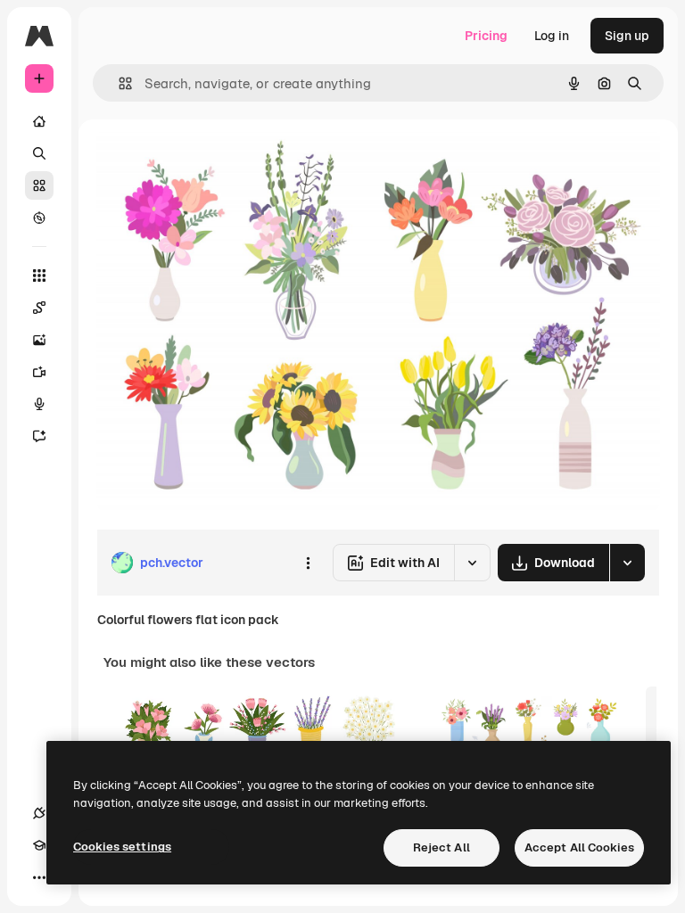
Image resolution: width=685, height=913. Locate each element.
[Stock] (39, 185)
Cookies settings (122, 846)
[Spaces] (39, 307)
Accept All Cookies (579, 847)
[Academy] (39, 845)
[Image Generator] (39, 339)
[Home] (39, 121)
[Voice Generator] (39, 404)
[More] (39, 877)
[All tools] (39, 275)
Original (210, 160)
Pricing (486, 36)
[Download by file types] (627, 562)
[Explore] (39, 217)
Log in (551, 36)
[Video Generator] (39, 372)
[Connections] (39, 813)
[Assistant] (39, 436)
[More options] (308, 562)
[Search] (39, 153)
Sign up (627, 36)
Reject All (441, 847)
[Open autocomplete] (118, 83)
